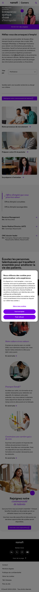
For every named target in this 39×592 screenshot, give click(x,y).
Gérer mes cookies (19, 306)
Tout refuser (19, 317)
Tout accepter (19, 311)
